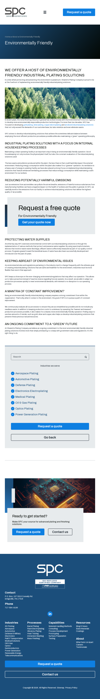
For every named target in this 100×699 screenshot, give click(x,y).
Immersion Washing (35, 636)
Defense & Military (13, 634)
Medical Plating (25, 396)
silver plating (38, 125)
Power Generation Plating (31, 414)
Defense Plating (25, 385)
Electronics (10, 636)
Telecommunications (14, 656)
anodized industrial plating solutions (79, 125)
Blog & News (81, 626)
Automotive (10, 631)
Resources (83, 622)
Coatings (80, 631)
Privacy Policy (71, 688)
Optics (8, 646)
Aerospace (9, 629)
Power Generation (12, 651)
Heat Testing (33, 634)
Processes (34, 622)
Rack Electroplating (35, 629)
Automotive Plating (27, 379)
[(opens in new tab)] (50, 584)
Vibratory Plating (34, 631)
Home (7, 37)
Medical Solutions (12, 641)
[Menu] (45, 12)
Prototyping (54, 634)
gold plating (28, 125)
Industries (11, 622)
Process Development (58, 631)
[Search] (86, 357)
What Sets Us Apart (84, 642)
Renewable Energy (13, 653)
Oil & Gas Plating (26, 402)
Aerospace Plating (26, 373)
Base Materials (82, 629)
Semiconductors (12, 648)
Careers (79, 645)
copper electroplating (52, 125)
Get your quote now (36, 222)
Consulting (53, 629)
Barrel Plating (33, 626)
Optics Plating (24, 408)
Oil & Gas (9, 643)
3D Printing (9, 626)
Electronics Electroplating (31, 391)
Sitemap (60, 688)
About (14, 37)
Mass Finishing (33, 638)
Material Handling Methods (60, 626)
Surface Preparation (57, 636)
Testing (52, 638)
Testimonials (81, 647)
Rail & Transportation (14, 638)
